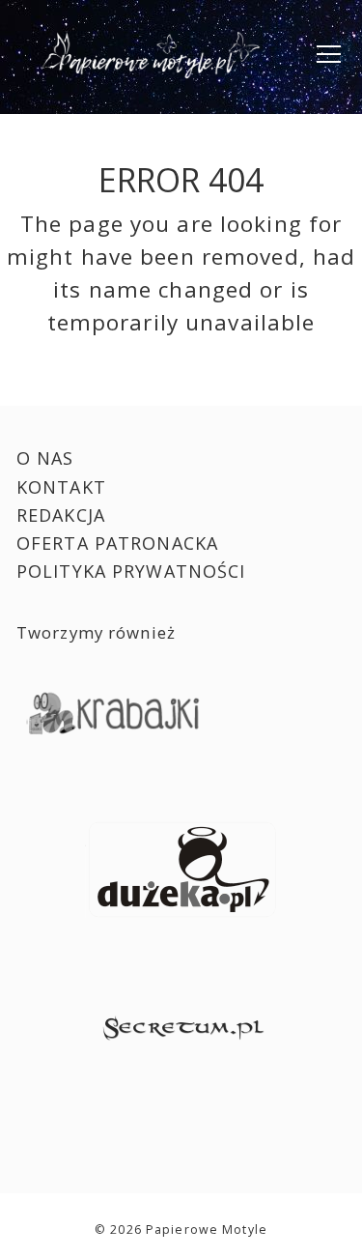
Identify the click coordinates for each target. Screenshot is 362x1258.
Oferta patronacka (117, 543)
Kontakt (61, 487)
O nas (45, 458)
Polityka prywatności (131, 571)
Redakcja (60, 515)
